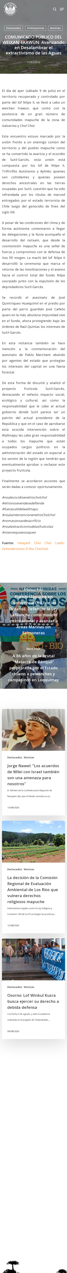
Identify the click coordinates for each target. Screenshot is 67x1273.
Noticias (55, 28)
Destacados (13, 28)
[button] (62, 9)
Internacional (35, 28)
